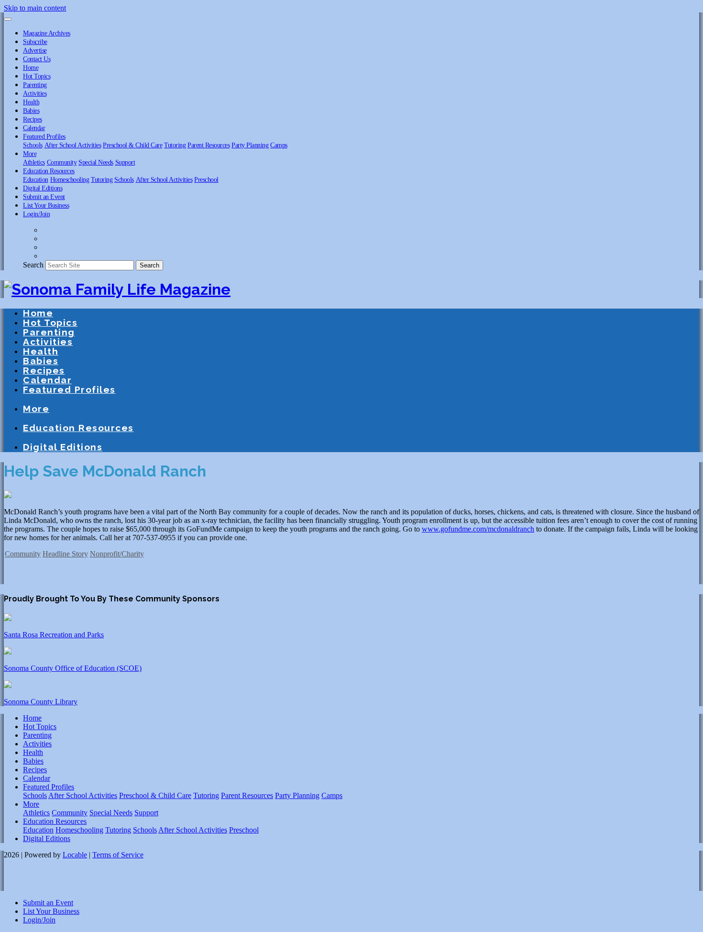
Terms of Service (117, 855)
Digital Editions (42, 188)
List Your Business (46, 205)
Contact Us (36, 59)
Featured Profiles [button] (44, 136)
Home (30, 67)
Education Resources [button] (49, 171)
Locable (75, 855)
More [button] (29, 153)
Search (33, 265)
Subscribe (35, 41)
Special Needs (95, 162)
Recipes (32, 119)
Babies (31, 110)
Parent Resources (208, 145)
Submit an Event (44, 196)
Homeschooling (69, 179)
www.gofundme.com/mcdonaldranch (478, 529)
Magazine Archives (46, 33)
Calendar (34, 128)
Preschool (206, 179)
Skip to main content (35, 8)
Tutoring (175, 145)
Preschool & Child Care (132, 145)
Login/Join (36, 214)
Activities (34, 93)
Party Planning (249, 145)
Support (125, 162)
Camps (278, 145)
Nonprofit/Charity (117, 554)
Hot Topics (36, 76)
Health (31, 102)
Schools (33, 145)
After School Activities (72, 145)
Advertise (35, 50)
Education (35, 179)
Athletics (34, 162)
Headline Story (65, 554)
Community (62, 162)
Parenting (35, 85)
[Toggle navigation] (7, 19)
